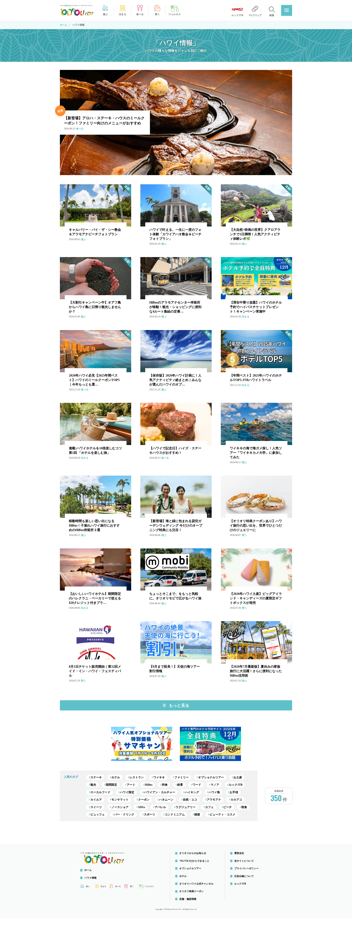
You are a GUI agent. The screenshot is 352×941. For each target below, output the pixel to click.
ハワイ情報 (90, 877)
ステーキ (96, 777)
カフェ (209, 807)
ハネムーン (166, 799)
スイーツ (96, 807)
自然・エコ (190, 799)
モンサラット (120, 799)
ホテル (115, 777)
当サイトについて (244, 860)
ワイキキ (159, 777)
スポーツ (149, 814)
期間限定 (111, 784)
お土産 (237, 777)
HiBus (148, 784)
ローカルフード (100, 792)
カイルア (96, 799)
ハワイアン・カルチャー (159, 792)
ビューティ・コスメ (222, 814)
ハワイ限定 (127, 792)
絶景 (180, 784)
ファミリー (181, 777)
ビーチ (227, 807)
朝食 (244, 807)
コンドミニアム (175, 814)
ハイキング (192, 792)
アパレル (160, 807)
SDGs (141, 807)
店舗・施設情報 (187, 899)
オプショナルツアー (211, 777)
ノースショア (120, 807)
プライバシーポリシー (246, 868)
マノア (215, 784)
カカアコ (236, 799)
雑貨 (197, 814)
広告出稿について (244, 876)
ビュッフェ (97, 814)
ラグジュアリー (186, 807)
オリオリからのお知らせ (192, 853)
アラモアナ (214, 799)
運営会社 (239, 853)
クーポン (144, 799)
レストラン (137, 777)
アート (131, 784)
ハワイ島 (214, 792)
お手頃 (234, 792)
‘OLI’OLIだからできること (194, 860)
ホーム (63, 24)
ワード (196, 784)
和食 (165, 784)
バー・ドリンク (124, 814)
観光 (93, 784)
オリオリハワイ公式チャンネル (196, 883)
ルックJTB (235, 784)
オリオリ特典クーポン (191, 891)
